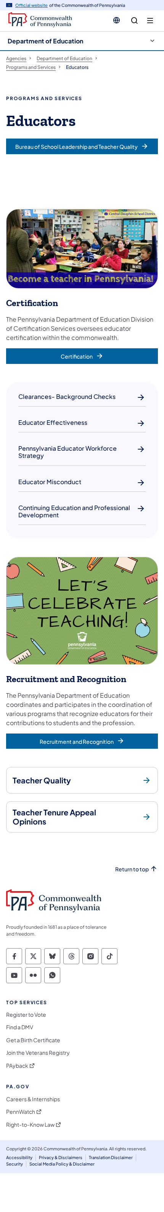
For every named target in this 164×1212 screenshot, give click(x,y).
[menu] (150, 20)
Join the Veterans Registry (38, 1052)
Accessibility (19, 1157)
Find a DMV (19, 1027)
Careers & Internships (33, 1099)
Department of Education (45, 41)
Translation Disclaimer (111, 1157)
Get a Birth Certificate (33, 1040)
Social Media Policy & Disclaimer (62, 1163)
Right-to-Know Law (30, 1124)
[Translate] (116, 20)
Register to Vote (26, 1014)
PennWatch (20, 1111)
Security (14, 1163)
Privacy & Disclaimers (60, 1157)
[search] (134, 20)
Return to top (132, 869)
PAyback (17, 1065)
